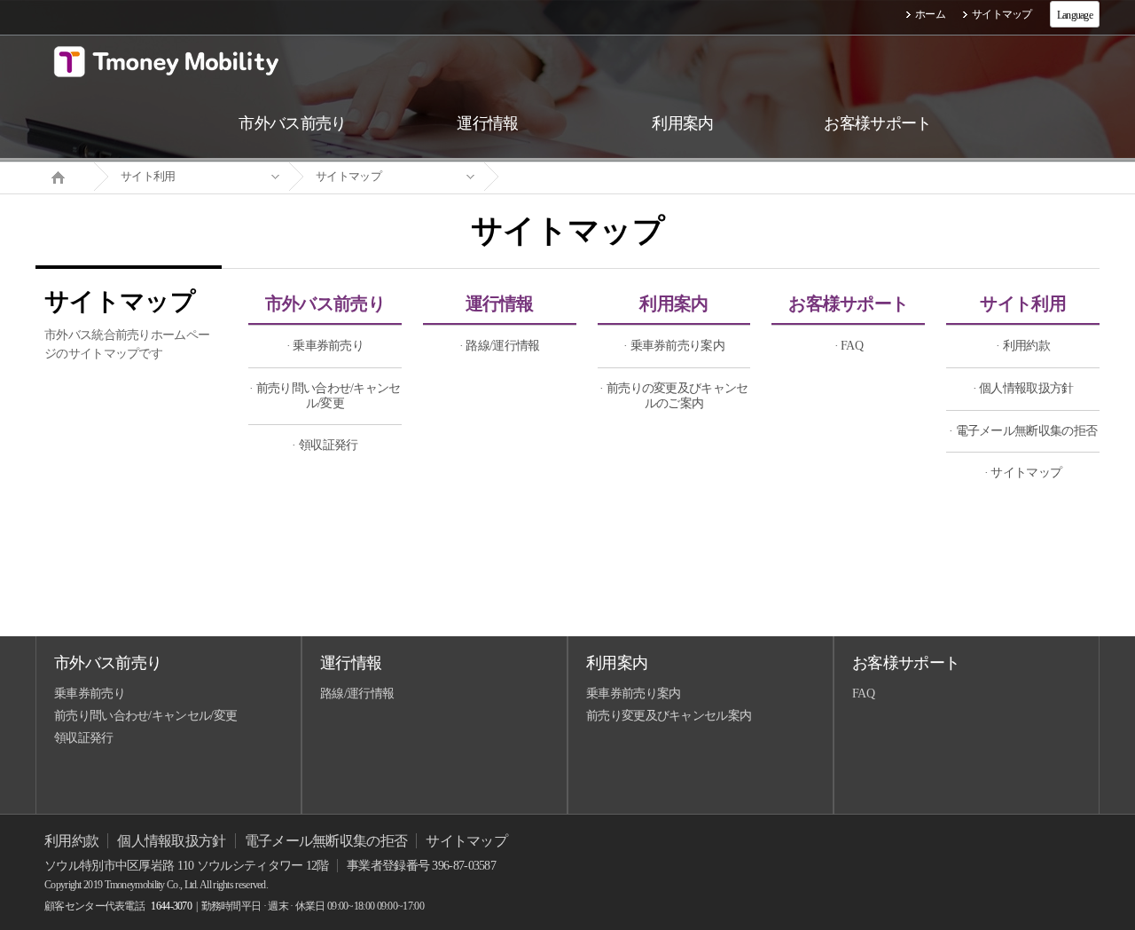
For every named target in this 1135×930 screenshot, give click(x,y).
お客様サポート (848, 303)
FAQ (863, 693)
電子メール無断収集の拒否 (326, 840)
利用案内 (673, 303)
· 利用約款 (1023, 345)
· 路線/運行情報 (499, 345)
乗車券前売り (89, 693)
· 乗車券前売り (325, 345)
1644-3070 (171, 906)
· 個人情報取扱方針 (1023, 388)
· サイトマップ (1022, 472)
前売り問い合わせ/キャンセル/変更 (145, 715)
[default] (581, 177)
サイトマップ (1002, 14)
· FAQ (849, 345)
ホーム (930, 14)
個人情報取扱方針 (171, 840)
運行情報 (500, 303)
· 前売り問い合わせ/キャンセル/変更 (325, 396)
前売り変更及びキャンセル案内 (668, 715)
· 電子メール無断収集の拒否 (1023, 430)
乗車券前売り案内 (633, 693)
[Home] (64, 175)
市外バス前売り (325, 303)
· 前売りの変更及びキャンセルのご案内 (673, 396)
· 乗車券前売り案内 (673, 345)
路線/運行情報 (357, 693)
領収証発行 (84, 738)
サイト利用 (148, 176)
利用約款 (71, 840)
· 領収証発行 (324, 445)
